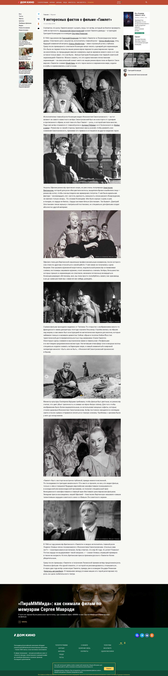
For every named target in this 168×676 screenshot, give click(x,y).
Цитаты (21, 21)
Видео (21, 25)
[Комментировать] (38, 29)
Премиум (91, 2)
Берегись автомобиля (53, 571)
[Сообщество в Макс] (137, 635)
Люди (65, 2)
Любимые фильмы (25, 23)
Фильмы (59, 2)
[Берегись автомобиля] (137, 60)
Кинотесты (72, 2)
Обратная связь (84, 648)
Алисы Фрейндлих (77, 44)
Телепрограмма (43, 2)
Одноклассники (107, 651)
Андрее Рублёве (88, 125)
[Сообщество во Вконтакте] (147, 635)
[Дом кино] (26, 2)
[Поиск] (146, 2)
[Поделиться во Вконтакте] (38, 19)
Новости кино (23, 30)
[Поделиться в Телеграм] (38, 14)
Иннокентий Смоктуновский (72, 31)
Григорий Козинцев (70, 38)
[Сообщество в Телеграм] (142, 635)
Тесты (21, 16)
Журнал (52, 2)
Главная (46, 14)
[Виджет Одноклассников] (125, 642)
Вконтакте (107, 648)
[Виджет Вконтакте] (121, 642)
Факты (21, 18)
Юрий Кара (70, 63)
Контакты (84, 651)
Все (20, 14)
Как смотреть (81, 2)
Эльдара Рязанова (79, 33)
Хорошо (108, 668)
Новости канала (24, 28)
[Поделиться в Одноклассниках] (38, 24)
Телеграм (107, 645)
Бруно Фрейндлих (106, 41)
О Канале (84, 645)
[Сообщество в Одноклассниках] (152, 635)
